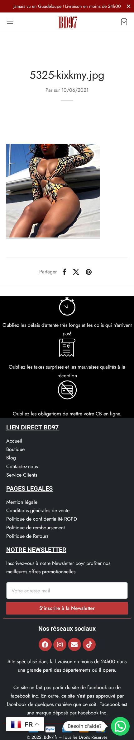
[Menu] (10, 21)
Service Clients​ (21, 474)
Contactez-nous (22, 466)
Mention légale (21, 502)
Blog (11, 457)
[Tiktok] (89, 644)
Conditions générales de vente (37, 510)
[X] (76, 271)
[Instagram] (59, 644)
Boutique (15, 449)
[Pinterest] (89, 271)
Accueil (14, 440)
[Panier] (124, 22)
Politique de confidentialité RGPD (41, 518)
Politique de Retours (27, 536)
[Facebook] (64, 271)
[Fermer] (128, 6)
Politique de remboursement (35, 527)
